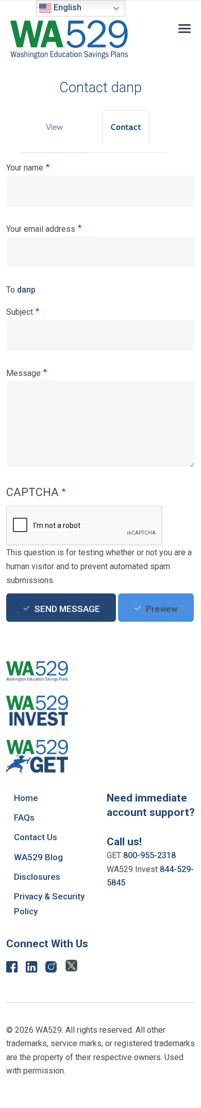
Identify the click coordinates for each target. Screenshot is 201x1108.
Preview (162, 609)
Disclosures (37, 877)
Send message (67, 609)
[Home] (69, 39)
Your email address (40, 229)
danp (26, 290)
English (66, 7)
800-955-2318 (149, 855)
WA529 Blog (38, 857)
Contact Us (35, 837)
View (54, 127)
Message (23, 373)
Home (26, 798)
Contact (126, 127)
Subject (19, 312)
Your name (24, 168)
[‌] (12, 969)
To (10, 290)
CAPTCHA (32, 492)
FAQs (24, 817)
